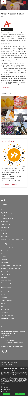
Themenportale (6, 288)
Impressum (3, 383)
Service (3, 200)
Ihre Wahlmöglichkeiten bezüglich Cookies (14, 369)
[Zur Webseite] (7, 25)
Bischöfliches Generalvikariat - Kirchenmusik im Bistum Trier (13, 332)
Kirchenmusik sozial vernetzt (11, 347)
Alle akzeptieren (19, 394)
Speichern (6, 394)
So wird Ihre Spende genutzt (11, 184)
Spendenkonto (8, 141)
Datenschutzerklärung (20, 381)
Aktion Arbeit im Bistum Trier (12, 15)
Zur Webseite (6, 87)
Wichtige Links (6, 244)
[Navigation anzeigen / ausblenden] (24, 2)
